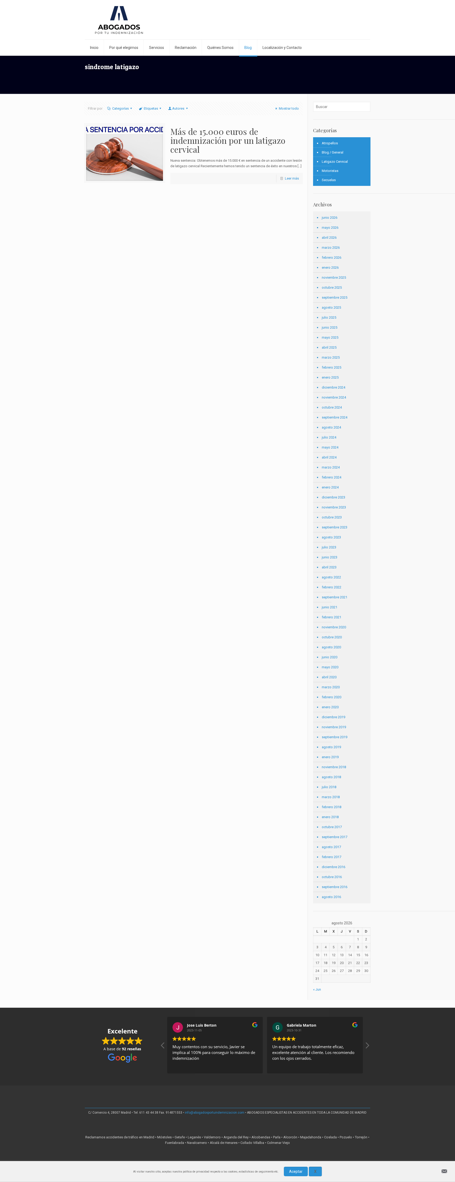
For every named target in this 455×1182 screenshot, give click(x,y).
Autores (178, 108)
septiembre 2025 (334, 297)
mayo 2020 (330, 667)
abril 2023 (329, 567)
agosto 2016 (331, 897)
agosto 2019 (331, 747)
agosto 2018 (331, 777)
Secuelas (329, 180)
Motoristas (330, 171)
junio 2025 (329, 327)
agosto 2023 (331, 537)
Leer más (292, 178)
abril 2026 (329, 238)
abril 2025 (329, 347)
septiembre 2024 (334, 417)
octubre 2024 (332, 407)
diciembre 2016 (333, 867)
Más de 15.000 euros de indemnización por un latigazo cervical (227, 140)
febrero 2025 (331, 367)
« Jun (317, 989)
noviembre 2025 (334, 277)
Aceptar (296, 1171)
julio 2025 (329, 317)
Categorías (120, 108)
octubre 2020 (332, 637)
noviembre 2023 (334, 507)
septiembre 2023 (334, 527)
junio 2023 (329, 557)
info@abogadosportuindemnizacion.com (214, 1112)
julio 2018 (329, 787)
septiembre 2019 (334, 737)
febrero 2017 (331, 857)
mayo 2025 (330, 337)
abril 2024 (329, 457)
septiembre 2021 (334, 597)
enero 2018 (330, 817)
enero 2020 (330, 707)
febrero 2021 (331, 617)
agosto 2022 (331, 577)
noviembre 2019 (334, 727)
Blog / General (332, 152)
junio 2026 (329, 218)
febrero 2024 (331, 477)
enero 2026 (330, 267)
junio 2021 (329, 607)
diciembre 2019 (333, 717)
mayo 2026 (330, 228)
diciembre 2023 (333, 497)
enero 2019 (330, 757)
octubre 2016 (332, 877)
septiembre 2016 (334, 887)
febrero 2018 (331, 807)
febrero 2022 (331, 587)
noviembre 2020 (334, 627)
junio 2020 (329, 657)
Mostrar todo (289, 108)
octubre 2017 (332, 827)
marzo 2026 (331, 247)
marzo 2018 (331, 797)
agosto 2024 (331, 427)
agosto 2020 (331, 647)
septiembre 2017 (334, 837)
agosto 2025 (331, 307)
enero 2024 (330, 487)
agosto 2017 (331, 847)
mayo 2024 (330, 447)
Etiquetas (151, 108)
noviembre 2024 (334, 397)
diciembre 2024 (333, 387)
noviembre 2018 (334, 767)
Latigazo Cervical (335, 162)
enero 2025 (330, 377)
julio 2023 (329, 547)
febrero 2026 (331, 257)
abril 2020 (329, 677)
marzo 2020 (331, 687)
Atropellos (330, 143)
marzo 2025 (331, 357)
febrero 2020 (331, 697)
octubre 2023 (332, 517)
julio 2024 (329, 437)
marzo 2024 (331, 467)
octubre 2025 (332, 287)
